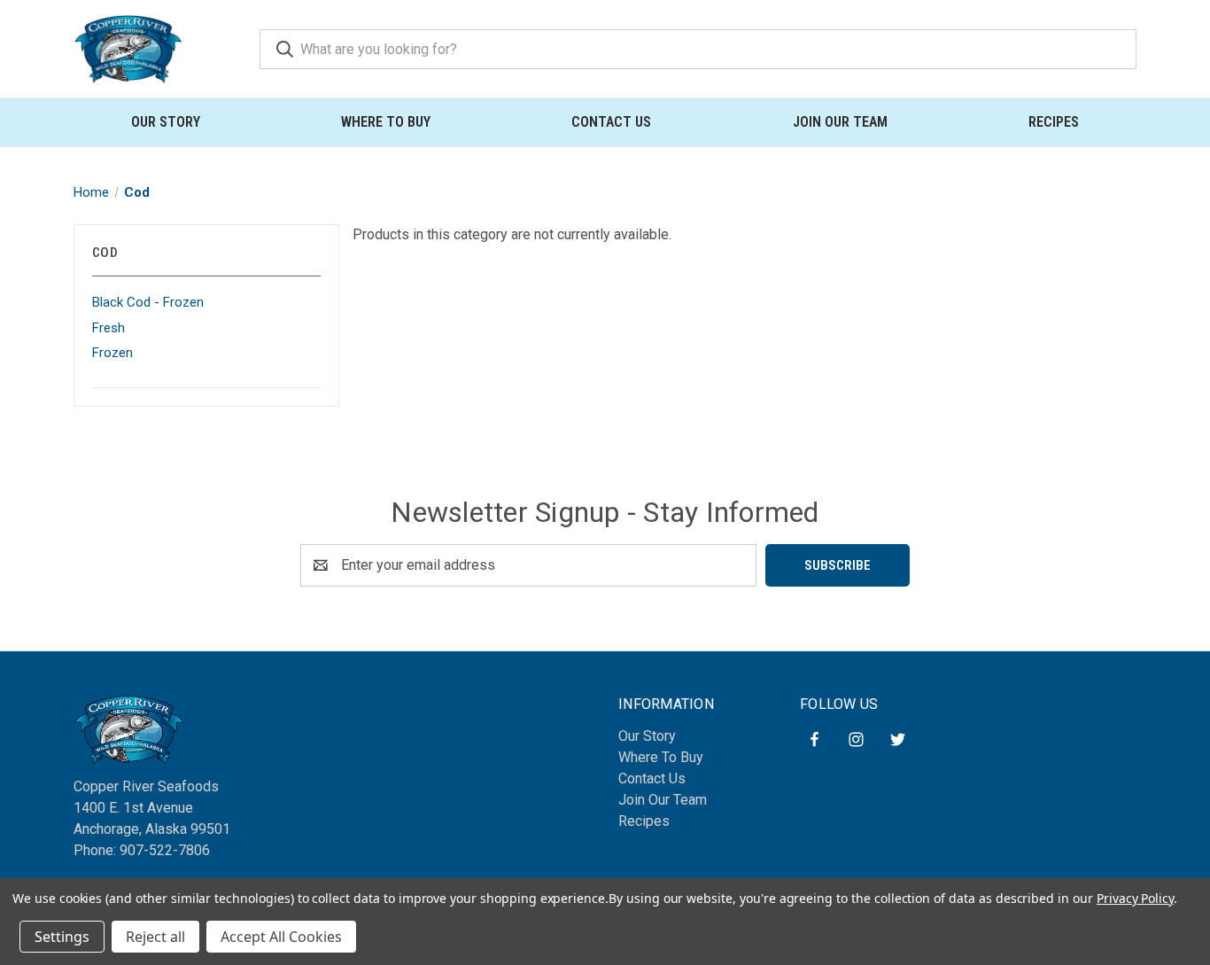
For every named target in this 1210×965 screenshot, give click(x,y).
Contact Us (611, 121)
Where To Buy (385, 121)
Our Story (165, 121)
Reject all (155, 936)
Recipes (1053, 121)
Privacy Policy (1135, 898)
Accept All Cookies (281, 936)
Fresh (108, 328)
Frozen (112, 353)
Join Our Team (840, 121)
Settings (62, 936)
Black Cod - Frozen (148, 302)
